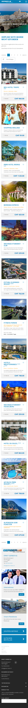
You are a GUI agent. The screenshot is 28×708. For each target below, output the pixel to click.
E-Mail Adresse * (5, 698)
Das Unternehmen (5, 646)
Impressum (3, 651)
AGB (2, 649)
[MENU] (26, 2)
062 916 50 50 (9, 563)
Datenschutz (4, 652)
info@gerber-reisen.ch (9, 565)
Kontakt (3, 648)
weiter (21, 594)
